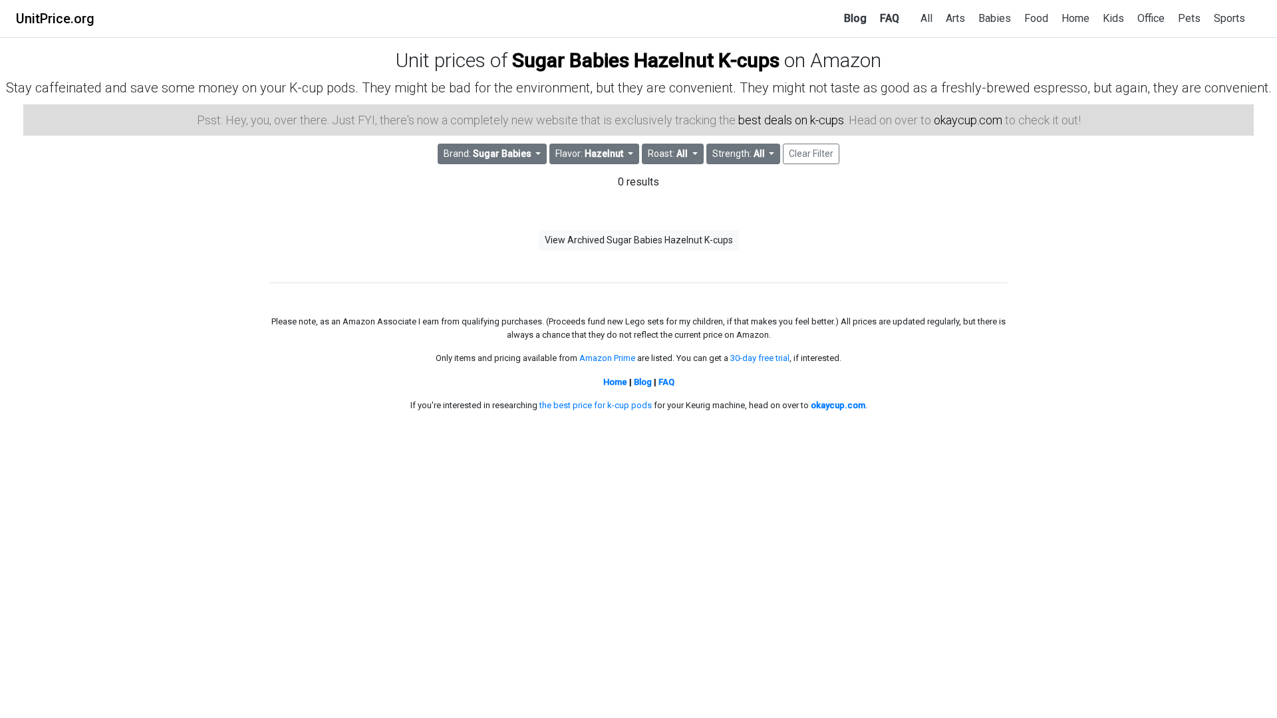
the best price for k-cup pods (595, 405)
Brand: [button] (487, 153)
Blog (855, 18)
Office (1151, 18)
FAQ (889, 18)
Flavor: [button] (589, 153)
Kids (1113, 18)
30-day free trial (759, 358)
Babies (994, 18)
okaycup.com (968, 120)
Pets (1189, 18)
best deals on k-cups (791, 120)
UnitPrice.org (55, 19)
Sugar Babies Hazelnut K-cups (646, 60)
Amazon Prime (607, 358)
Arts (955, 18)
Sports (1229, 18)
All (926, 18)
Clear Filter (811, 153)
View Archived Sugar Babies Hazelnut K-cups (639, 240)
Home (1075, 18)
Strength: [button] (738, 153)
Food (1036, 18)
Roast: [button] (668, 153)
